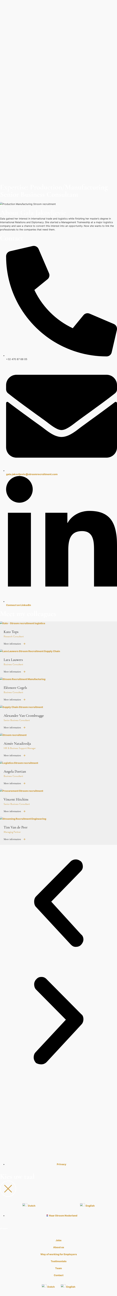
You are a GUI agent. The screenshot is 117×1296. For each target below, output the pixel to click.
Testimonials (58, 1261)
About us (58, 1247)
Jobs (58, 1240)
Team (58, 1268)
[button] (58, 903)
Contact (58, 1275)
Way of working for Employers (58, 1254)
